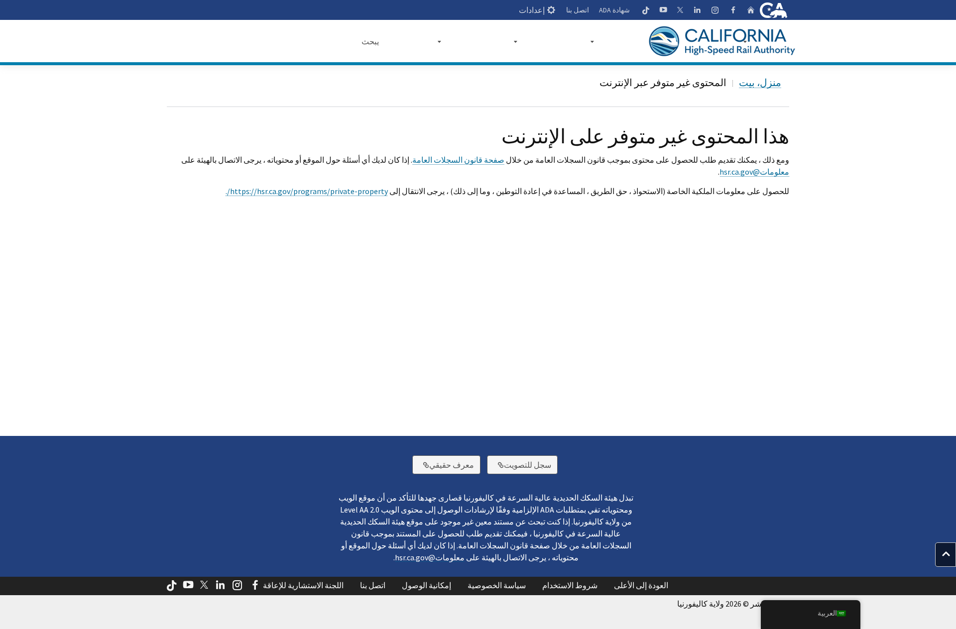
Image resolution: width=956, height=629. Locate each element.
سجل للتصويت (519, 464)
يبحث (370, 41)
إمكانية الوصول (426, 585)
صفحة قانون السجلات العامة (458, 160)
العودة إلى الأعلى (641, 585)
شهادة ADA (614, 9)
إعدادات (532, 10)
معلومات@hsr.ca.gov (754, 172)
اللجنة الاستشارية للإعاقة (303, 585)
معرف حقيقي (443, 464)
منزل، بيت (760, 82)
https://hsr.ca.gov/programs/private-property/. (307, 191)
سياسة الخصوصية (497, 585)
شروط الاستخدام (570, 585)
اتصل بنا (577, 9)
